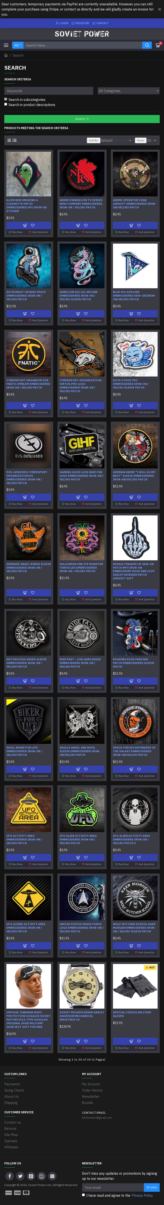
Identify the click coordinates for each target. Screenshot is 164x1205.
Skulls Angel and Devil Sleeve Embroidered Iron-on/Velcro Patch (80, 751)
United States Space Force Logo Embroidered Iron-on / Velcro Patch (82, 928)
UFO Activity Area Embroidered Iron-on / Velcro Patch (24, 839)
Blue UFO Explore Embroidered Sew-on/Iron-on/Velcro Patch (134, 295)
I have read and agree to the (119, 1195)
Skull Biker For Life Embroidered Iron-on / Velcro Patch (24, 751)
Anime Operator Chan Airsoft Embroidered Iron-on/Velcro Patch (134, 204)
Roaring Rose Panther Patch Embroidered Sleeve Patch (133, 663)
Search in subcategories (27, 99)
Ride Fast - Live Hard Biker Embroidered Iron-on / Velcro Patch (80, 663)
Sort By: (93, 140)
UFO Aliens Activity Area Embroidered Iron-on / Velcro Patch (25, 928)
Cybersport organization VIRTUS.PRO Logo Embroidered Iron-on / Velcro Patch (80, 386)
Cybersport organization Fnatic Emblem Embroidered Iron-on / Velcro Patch (28, 384)
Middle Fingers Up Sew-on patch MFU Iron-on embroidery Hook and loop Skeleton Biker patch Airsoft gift (134, 571)
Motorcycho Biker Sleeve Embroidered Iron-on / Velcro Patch (26, 663)
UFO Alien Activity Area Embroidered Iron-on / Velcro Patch (78, 839)
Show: (140, 140)
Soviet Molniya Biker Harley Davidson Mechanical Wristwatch (82, 1016)
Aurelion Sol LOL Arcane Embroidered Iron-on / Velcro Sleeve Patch (79, 295)
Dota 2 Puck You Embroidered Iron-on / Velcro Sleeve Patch (131, 384)
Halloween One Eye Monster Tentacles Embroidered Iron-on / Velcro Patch (81, 567)
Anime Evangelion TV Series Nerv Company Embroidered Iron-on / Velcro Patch (81, 204)
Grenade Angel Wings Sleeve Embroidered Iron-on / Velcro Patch (28, 567)
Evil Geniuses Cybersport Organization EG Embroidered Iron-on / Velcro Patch (26, 478)
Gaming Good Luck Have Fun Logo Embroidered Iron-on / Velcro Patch (82, 476)
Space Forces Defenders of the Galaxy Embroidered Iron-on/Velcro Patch (134, 751)
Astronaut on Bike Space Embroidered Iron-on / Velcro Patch (26, 295)
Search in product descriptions (32, 105)
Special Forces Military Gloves (132, 1014)
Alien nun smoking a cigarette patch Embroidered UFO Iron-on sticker (26, 206)
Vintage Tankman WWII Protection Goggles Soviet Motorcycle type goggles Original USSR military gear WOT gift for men (28, 1020)
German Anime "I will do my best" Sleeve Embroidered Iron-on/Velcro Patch (134, 476)
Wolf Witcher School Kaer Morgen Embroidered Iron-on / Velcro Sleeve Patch (134, 928)
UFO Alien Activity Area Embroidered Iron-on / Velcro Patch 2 (131, 839)
